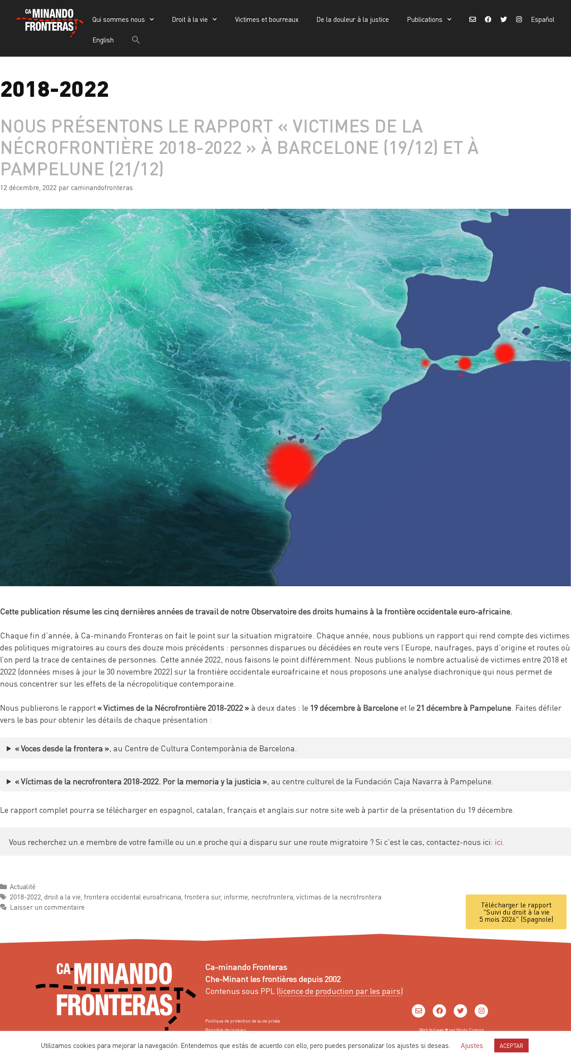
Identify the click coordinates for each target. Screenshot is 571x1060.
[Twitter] (460, 1011)
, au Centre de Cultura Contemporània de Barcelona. (156, 748)
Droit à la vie (190, 19)
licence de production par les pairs (340, 990)
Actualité (23, 886)
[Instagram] (481, 1011)
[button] (136, 39)
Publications (425, 19)
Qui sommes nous (118, 19)
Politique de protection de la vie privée (242, 1020)
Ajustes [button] (472, 1045)
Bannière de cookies (225, 1029)
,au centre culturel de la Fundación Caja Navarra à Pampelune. (254, 781)
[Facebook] (439, 1011)
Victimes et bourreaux (266, 19)
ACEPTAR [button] (511, 1045)
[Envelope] (418, 1011)
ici (499, 841)
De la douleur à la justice (352, 19)
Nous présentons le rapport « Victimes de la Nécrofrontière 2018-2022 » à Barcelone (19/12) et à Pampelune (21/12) (239, 146)
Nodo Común (470, 1029)
